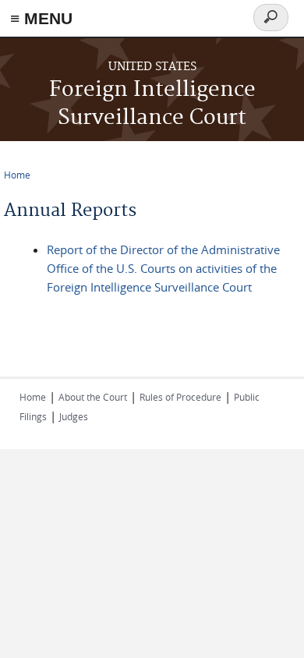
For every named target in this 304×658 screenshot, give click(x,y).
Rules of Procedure (180, 397)
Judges (73, 416)
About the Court (92, 397)
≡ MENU (41, 18)
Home (17, 174)
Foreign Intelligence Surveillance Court (152, 104)
